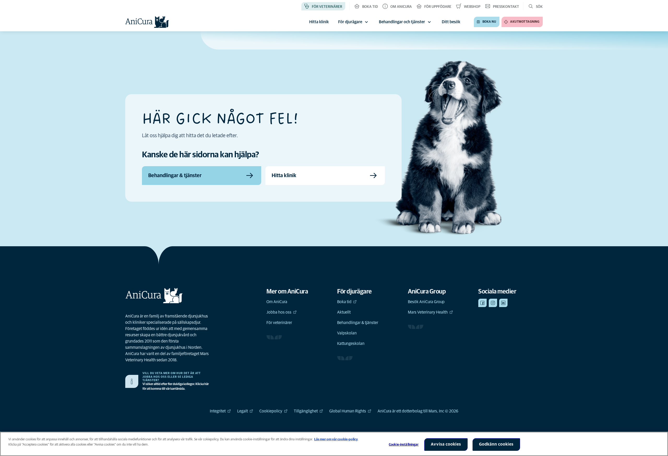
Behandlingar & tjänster (357, 323)
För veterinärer (279, 323)
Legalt (242, 411)
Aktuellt (344, 312)
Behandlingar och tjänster (402, 22)
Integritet (218, 411)
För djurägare (350, 22)
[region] (334, 444)
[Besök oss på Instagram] (493, 303)
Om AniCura (276, 302)
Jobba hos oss (278, 312)
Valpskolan (347, 333)
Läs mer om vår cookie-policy (336, 439)
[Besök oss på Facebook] (482, 303)
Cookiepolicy (270, 411)
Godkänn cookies (496, 444)
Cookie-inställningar (404, 444)
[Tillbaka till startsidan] (147, 22)
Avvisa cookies (446, 444)
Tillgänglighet (306, 411)
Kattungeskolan (351, 343)
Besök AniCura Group (426, 302)
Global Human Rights (347, 411)
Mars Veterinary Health (428, 312)
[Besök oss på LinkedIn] (503, 303)
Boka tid (344, 302)
